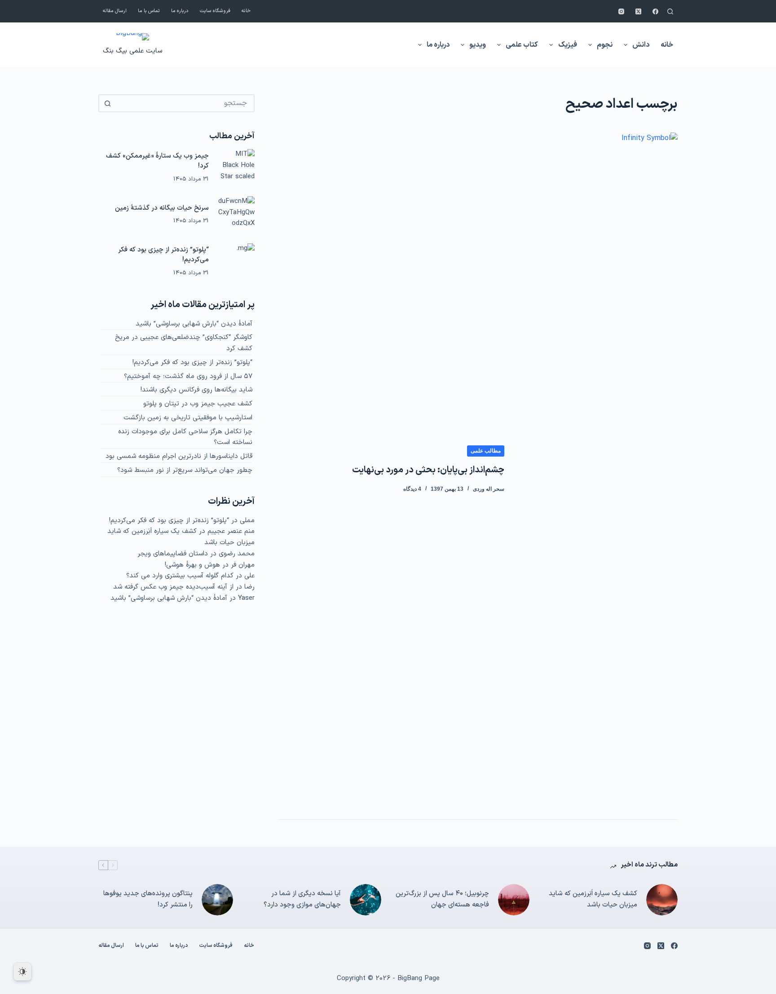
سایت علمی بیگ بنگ (132, 51)
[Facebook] (655, 11)
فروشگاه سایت (215, 11)
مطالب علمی (486, 451)
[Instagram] (621, 11)
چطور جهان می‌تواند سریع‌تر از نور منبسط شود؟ (184, 470)
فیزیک (567, 45)
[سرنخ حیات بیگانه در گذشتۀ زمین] (236, 214)
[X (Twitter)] (638, 11)
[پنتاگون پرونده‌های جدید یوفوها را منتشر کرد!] (217, 899)
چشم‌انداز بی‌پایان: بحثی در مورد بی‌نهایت (428, 470)
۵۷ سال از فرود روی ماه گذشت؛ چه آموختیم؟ (188, 376)
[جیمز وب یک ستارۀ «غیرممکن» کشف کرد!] (236, 167)
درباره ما (180, 11)
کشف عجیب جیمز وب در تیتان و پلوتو (197, 404)
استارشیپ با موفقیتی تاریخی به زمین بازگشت (187, 418)
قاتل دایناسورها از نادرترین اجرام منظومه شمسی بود (179, 456)
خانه (246, 11)
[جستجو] (670, 11)
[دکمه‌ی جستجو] (107, 103)
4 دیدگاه (412, 489)
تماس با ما (149, 11)
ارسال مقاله (115, 11)
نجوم (605, 45)
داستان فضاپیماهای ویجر (172, 554)
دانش (640, 45)
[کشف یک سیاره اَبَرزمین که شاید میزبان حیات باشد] (662, 899)
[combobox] (184, 103)
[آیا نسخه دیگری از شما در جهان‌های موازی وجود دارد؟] (365, 899)
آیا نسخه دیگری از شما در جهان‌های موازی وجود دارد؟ (302, 899)
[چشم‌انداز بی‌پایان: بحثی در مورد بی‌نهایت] (598, 469)
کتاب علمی (522, 45)
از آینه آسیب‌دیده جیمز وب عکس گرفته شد (173, 587)
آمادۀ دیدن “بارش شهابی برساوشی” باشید (194, 324)
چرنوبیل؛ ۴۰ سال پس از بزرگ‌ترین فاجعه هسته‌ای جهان (442, 899)
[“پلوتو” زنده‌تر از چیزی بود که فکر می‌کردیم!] (236, 261)
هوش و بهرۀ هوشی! (192, 565)
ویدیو (477, 45)
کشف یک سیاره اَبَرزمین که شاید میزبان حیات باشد (593, 899)
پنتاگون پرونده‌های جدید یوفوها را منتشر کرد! (148, 899)
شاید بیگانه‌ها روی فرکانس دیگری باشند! (196, 390)
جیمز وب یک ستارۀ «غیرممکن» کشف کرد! (157, 161)
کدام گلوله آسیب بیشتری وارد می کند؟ (180, 576)
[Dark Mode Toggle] (22, 972)
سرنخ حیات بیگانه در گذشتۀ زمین (162, 208)
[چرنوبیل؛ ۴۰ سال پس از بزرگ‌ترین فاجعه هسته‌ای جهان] (513, 899)
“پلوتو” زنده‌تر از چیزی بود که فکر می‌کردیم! (163, 255)
